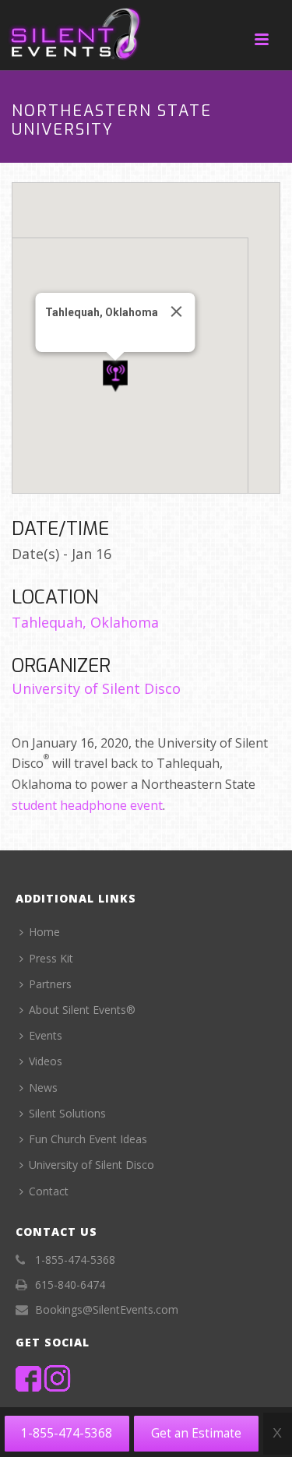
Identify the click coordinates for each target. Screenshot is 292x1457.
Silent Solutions (67, 1113)
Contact (49, 1191)
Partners (50, 984)
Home (44, 931)
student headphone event (87, 805)
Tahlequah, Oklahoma (85, 622)
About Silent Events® (82, 1009)
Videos (45, 1061)
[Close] (176, 311)
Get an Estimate (196, 1433)
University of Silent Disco (96, 688)
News (43, 1087)
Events (45, 1035)
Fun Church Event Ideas (88, 1138)
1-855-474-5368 (66, 1433)
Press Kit (51, 958)
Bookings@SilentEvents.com (106, 1310)
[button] (115, 376)
